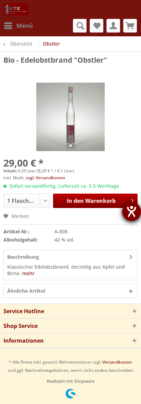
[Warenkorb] (130, 26)
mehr (28, 273)
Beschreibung (23, 257)
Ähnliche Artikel (26, 290)
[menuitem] (18, 26)
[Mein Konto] (113, 26)
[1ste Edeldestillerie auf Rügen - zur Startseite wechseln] (16, 9)
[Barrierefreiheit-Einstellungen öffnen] (131, 211)
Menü (24, 25)
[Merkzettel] (96, 26)
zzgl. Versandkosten (45, 178)
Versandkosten (117, 362)
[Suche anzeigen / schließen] (80, 26)
